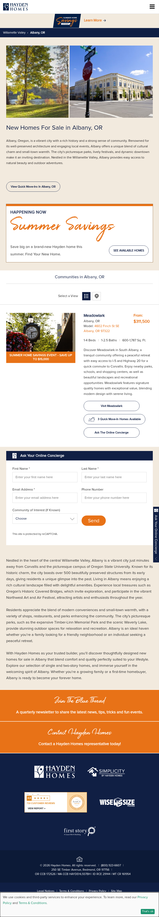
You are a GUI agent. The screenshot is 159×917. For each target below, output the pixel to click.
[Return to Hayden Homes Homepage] (15, 7)
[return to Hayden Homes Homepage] (54, 777)
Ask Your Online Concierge (156, 534)
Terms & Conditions (71, 891)
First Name (21, 468)
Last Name (90, 468)
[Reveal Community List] (86, 296)
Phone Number (92, 489)
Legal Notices (45, 891)
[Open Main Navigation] (152, 7)
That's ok (147, 911)
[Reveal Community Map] (97, 296)
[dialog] (79, 904)
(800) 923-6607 (111, 865)
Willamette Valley (14, 32)
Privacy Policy (97, 891)
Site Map (116, 891)
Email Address (23, 489)
